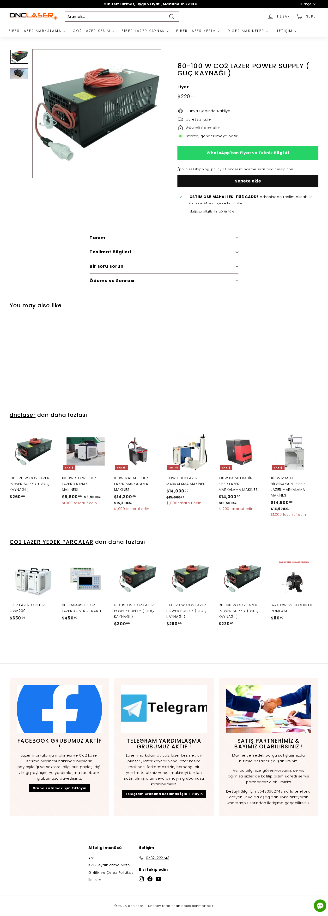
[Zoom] (97, 113)
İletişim (94, 879)
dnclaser (23, 415)
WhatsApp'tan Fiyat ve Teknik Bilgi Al (248, 153)
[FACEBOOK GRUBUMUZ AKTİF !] (59, 709)
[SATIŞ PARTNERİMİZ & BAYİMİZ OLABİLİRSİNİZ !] (268, 709)
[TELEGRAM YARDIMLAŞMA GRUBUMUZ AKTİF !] (164, 709)
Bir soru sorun (107, 266)
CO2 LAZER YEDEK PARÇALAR (51, 542)
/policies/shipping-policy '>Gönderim (210, 169)
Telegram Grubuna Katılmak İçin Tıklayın (164, 794)
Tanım (97, 238)
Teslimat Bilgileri (110, 252)
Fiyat (183, 87)
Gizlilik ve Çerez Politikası (111, 872)
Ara (91, 857)
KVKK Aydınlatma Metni (109, 865)
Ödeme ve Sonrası (112, 281)
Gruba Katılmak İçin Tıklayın (59, 788)
